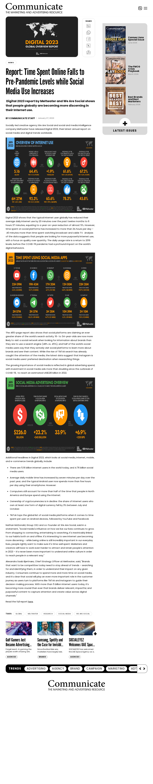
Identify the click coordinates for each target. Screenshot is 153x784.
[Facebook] (88, 39)
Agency (58, 669)
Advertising (36, 669)
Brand (75, 669)
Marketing (116, 669)
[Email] (88, 52)
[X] (88, 45)
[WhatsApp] (88, 32)
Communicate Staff (22, 118)
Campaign (94, 669)
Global (19, 614)
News (11, 62)
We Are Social (83, 614)
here (30, 601)
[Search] (140, 8)
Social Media (64, 614)
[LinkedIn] (88, 26)
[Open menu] (145, 8)
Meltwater (33, 614)
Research (48, 614)
